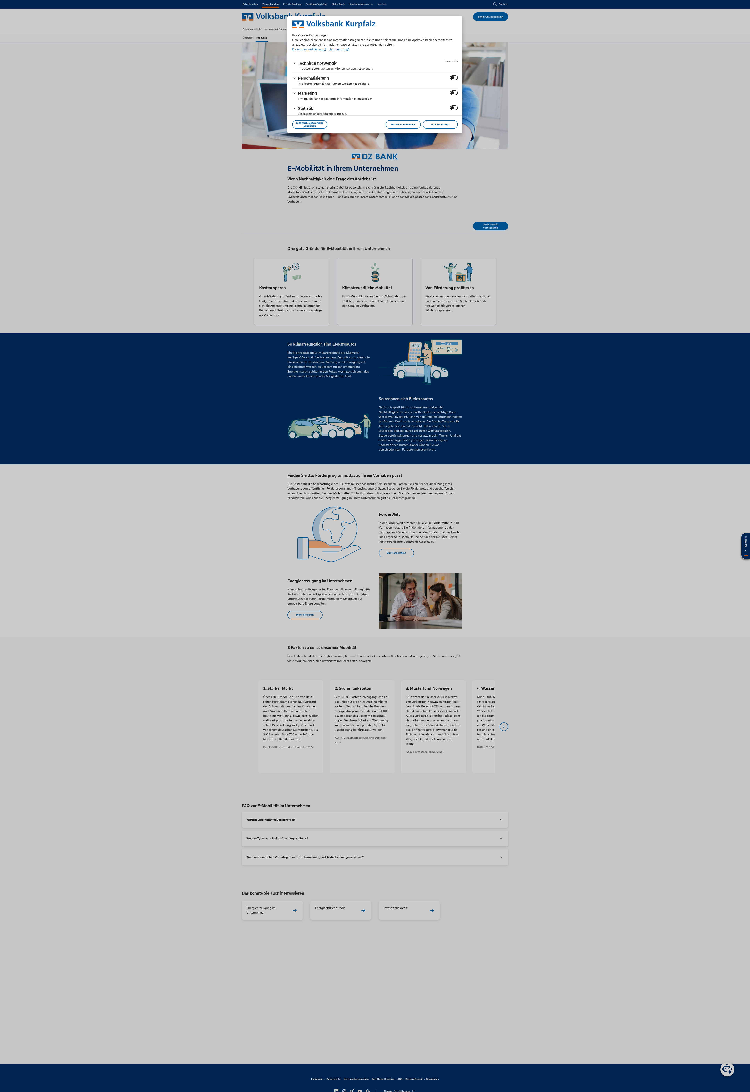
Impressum (337, 49)
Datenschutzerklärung (307, 49)
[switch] (454, 77)
